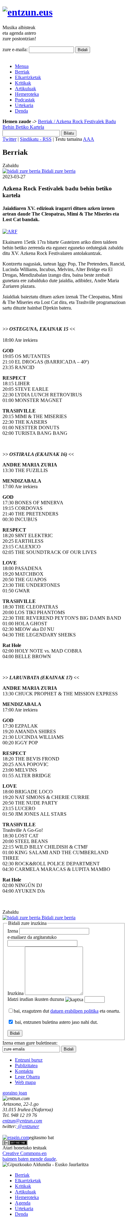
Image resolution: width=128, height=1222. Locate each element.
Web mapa (25, 1082)
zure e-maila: (15, 49)
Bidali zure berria (57, 171)
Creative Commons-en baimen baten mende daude (29, 1156)
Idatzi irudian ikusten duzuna (35, 999)
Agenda (22, 1203)
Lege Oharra (27, 1076)
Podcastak (25, 99)
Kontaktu (24, 1071)
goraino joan (14, 1092)
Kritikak (23, 83)
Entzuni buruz (29, 1060)
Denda (21, 111)
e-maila (32, 937)
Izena (12, 931)
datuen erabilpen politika (74, 1011)
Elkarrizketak (28, 77)
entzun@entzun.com (22, 1120)
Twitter (9, 139)
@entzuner (27, 1126)
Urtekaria (24, 105)
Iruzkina (15, 993)
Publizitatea (26, 1065)
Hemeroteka (27, 94)
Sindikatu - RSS (36, 139)
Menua (22, 66)
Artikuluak (25, 88)
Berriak (22, 71)
